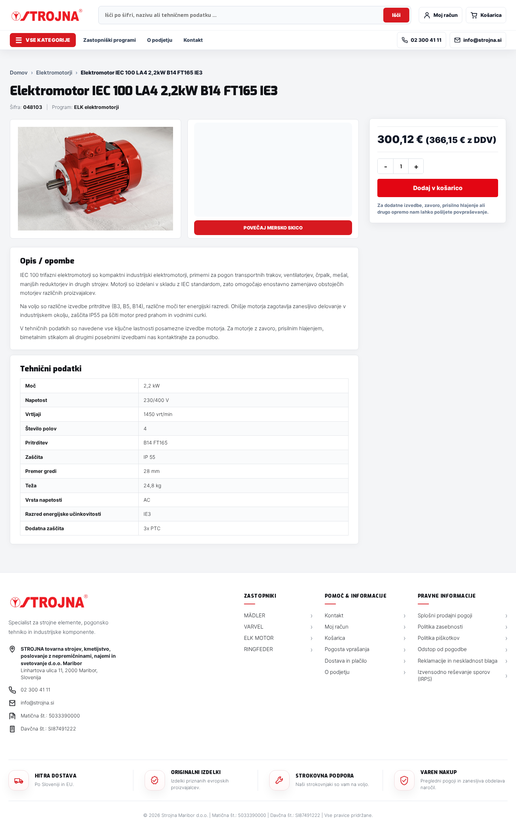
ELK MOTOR (278, 638)
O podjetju (159, 40)
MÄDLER (278, 615)
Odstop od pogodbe (463, 649)
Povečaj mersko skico (273, 227)
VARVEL (278, 626)
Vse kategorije (42, 40)
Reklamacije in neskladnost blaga (463, 660)
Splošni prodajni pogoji (463, 615)
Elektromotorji (54, 72)
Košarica (365, 638)
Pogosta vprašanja (365, 649)
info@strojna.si (482, 40)
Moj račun (365, 626)
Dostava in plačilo (365, 660)
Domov (19, 72)
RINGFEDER (278, 649)
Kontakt (193, 40)
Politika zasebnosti (463, 626)
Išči (396, 15)
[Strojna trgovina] (48, 601)
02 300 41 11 (426, 40)
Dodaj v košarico (438, 187)
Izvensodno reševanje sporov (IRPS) (463, 675)
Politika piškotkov (463, 638)
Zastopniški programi (109, 40)
